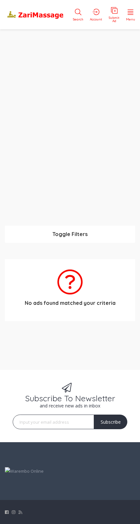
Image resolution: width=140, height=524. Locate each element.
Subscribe (111, 422)
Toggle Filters (70, 234)
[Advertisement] (70, 123)
